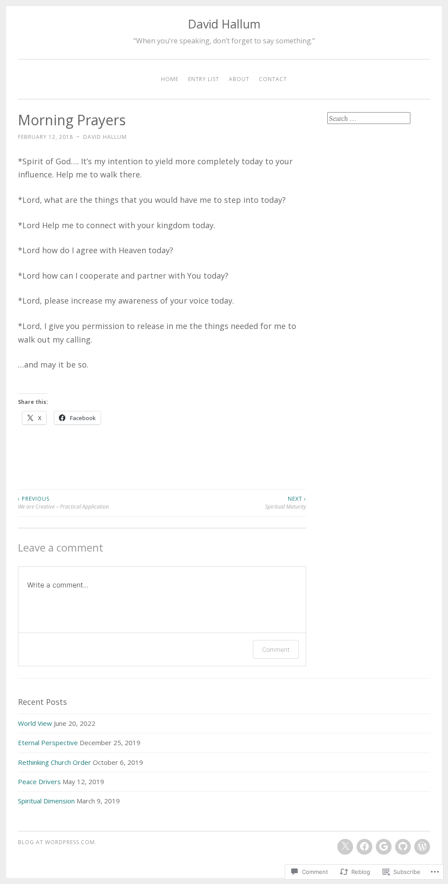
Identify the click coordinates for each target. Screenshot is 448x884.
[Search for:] (368, 118)
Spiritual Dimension (46, 800)
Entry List (203, 79)
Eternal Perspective (48, 742)
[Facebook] (364, 847)
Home (169, 79)
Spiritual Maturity (285, 502)
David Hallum (224, 24)
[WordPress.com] (422, 847)
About (239, 79)
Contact (273, 79)
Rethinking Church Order (54, 762)
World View (35, 723)
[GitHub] (403, 847)
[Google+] (384, 847)
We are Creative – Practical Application (63, 502)
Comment (276, 649)
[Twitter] (345, 847)
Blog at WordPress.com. (57, 842)
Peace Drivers (39, 781)
